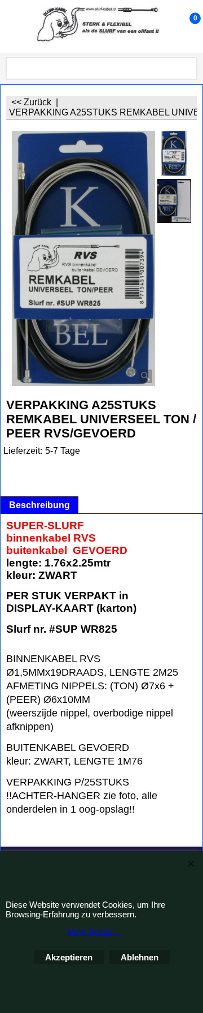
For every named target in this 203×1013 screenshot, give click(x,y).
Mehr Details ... (95, 932)
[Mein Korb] (183, 26)
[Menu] (11, 27)
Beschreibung (39, 505)
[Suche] (187, 68)
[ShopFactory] (99, 26)
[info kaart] (174, 201)
